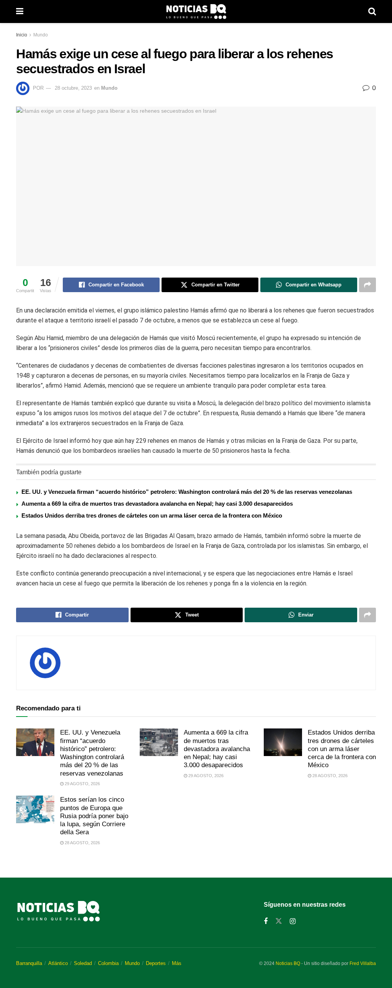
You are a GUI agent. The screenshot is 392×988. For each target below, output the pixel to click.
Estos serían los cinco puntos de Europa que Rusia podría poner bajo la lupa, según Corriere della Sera (94, 816)
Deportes (156, 963)
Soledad (83, 963)
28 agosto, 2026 (329, 775)
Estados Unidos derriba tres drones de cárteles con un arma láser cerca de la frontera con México (151, 515)
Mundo (40, 35)
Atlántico (58, 963)
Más (176, 963)
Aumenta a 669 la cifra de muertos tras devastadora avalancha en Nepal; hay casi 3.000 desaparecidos (157, 503)
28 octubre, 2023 (73, 88)
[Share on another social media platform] (367, 285)
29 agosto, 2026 (82, 783)
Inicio (21, 35)
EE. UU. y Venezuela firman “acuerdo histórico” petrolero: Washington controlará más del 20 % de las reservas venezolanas (186, 491)
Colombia (108, 963)
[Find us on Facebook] (266, 921)
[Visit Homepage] (196, 11)
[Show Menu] (19, 11)
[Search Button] (372, 11)
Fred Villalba (363, 963)
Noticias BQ (288, 963)
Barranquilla (29, 963)
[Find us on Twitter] (278, 921)
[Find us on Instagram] (293, 921)
